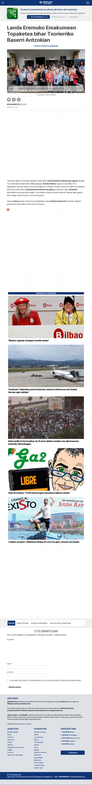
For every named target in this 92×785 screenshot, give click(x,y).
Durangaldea (70, 735)
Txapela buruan (39, 765)
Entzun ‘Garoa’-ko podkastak (46, 46)
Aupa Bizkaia (38, 757)
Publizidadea (72, 753)
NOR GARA (12, 698)
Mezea (36, 740)
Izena (9, 664)
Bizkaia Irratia (13, 104)
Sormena (10, 752)
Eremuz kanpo (39, 762)
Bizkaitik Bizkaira (12, 732)
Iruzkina (10, 640)
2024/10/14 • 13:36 (12, 107)
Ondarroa (69, 741)
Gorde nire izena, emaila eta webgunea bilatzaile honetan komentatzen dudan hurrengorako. (45, 680)
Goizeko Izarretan (40, 732)
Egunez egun (38, 768)
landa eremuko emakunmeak (60, 623)
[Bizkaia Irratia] (46, 2)
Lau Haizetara (38, 737)
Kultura (36, 734)
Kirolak (9, 742)
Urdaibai (68, 744)
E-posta (10, 672)
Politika (9, 750)
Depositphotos (19, 724)
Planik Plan (37, 755)
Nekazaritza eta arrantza (15, 747)
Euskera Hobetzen (40, 752)
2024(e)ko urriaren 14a (58, 17)
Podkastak (40, 728)
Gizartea (10, 737)
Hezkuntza (11, 740)
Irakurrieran (37, 760)
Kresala (36, 750)
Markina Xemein (71, 738)
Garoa (36, 747)
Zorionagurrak (38, 742)
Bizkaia (68, 732)
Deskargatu (74, 17)
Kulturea (10, 745)
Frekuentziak (68, 728)
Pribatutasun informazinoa (24, 777)
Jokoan (36, 745)
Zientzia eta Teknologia (15, 755)
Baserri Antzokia (22, 623)
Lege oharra (11, 777)
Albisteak (13, 728)
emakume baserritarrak (39, 623)
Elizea (9, 734)
